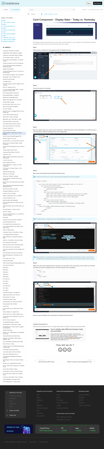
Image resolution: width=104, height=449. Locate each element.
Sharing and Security (62, 402)
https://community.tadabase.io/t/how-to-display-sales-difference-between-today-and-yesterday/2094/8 (59, 326)
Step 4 (4, 32)
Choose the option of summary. (10, 26)
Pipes (38, 394)
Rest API (81, 400)
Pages (11, 401)
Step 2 (4, 24)
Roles (10, 406)
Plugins (38, 397)
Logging (59, 405)
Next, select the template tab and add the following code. (10, 33)
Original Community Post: (9, 41)
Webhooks (39, 405)
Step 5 (4, 35)
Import (58, 394)
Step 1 (4, 20)
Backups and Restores (62, 408)
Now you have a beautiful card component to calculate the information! (10, 39)
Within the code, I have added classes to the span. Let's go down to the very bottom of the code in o (10, 37)
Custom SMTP (40, 416)
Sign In (89, 3)
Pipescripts (82, 397)
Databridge (39, 400)
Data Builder (12, 398)
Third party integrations (43, 408)
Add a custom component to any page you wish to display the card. (10, 22)
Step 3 (4, 28)
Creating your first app (15, 396)
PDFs (38, 410)
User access (12, 404)
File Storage (60, 400)
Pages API (81, 402)
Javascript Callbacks (84, 394)
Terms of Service (43, 442)
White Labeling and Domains (64, 417)
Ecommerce (40, 413)
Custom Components (84, 405)
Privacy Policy (33, 442)
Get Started (97, 3)
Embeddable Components (64, 419)
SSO (38, 402)
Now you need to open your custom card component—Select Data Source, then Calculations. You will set (10, 30)
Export (58, 397)
